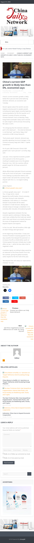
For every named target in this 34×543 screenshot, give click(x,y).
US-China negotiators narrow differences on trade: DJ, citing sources (13, 329)
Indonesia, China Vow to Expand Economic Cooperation (16, 414)
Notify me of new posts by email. (14, 458)
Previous (15, 308)
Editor (10, 91)
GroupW (22, 539)
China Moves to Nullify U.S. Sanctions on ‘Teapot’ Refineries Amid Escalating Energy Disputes (16, 382)
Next (20, 326)
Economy (6, 92)
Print (24, 92)
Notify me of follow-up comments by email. (17, 454)
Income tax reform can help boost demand (19, 311)
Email (29, 92)
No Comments (13, 92)
